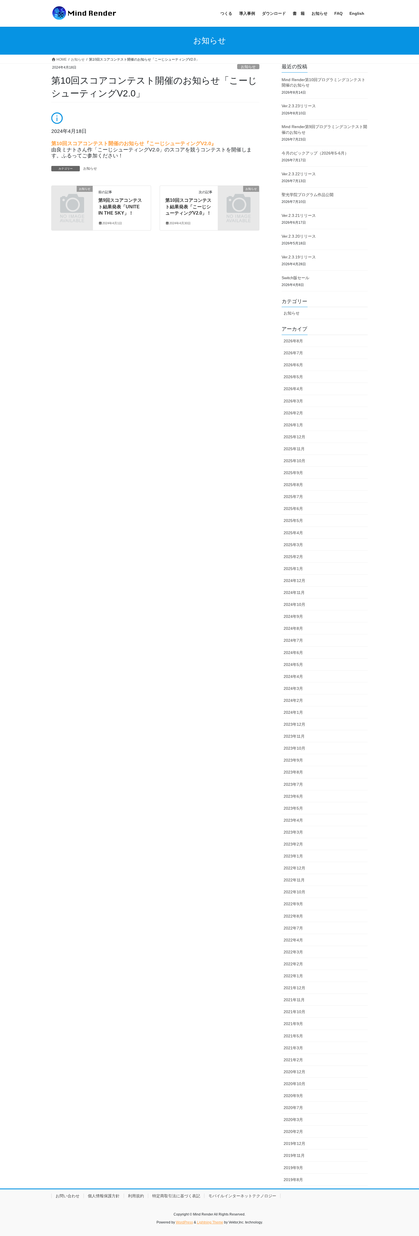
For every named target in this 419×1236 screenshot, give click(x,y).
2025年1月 (293, 568)
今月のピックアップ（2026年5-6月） (315, 153)
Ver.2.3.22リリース (299, 174)
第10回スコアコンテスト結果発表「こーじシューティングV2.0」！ (188, 206)
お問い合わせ (68, 1196)
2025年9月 (293, 472)
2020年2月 (293, 1131)
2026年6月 (293, 365)
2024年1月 (293, 712)
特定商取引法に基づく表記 (176, 1196)
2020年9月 (293, 1095)
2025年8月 (293, 484)
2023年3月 (293, 832)
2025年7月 (293, 496)
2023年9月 (293, 760)
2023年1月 (293, 856)
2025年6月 (293, 508)
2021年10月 (294, 1011)
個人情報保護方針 (104, 1196)
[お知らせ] (72, 198)
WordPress (184, 1222)
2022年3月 (293, 952)
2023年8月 (293, 772)
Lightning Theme (210, 1222)
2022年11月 (294, 880)
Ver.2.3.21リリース (299, 215)
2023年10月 (294, 748)
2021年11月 (294, 1000)
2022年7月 (293, 928)
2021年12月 (294, 988)
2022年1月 (293, 976)
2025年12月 (294, 437)
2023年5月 (293, 808)
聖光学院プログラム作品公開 (307, 194)
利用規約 (136, 1196)
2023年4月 (293, 820)
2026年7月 (293, 353)
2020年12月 (294, 1072)
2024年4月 (293, 676)
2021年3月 (293, 1048)
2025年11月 (294, 449)
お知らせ (248, 67)
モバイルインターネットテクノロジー (242, 1196)
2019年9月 (293, 1167)
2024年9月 (293, 616)
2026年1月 (293, 425)
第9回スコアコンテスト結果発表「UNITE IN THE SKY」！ (120, 206)
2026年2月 (293, 413)
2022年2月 (293, 964)
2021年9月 (293, 1023)
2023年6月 (293, 796)
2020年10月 (294, 1083)
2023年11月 (294, 736)
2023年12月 (294, 724)
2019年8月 (293, 1179)
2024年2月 (293, 700)
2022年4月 (293, 940)
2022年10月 (294, 892)
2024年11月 (294, 592)
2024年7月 (293, 640)
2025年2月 (293, 556)
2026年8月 (293, 341)
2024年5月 (293, 664)
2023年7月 (293, 784)
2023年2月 (293, 844)
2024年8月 (293, 628)
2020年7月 (293, 1107)
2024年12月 (294, 580)
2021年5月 (293, 1036)
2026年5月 (293, 377)
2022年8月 (293, 916)
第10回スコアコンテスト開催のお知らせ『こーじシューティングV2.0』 (133, 143)
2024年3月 (293, 688)
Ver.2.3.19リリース (299, 257)
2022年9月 (293, 904)
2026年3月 (293, 401)
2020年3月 (293, 1119)
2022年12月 (294, 868)
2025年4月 (293, 532)
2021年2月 (293, 1060)
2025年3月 (293, 544)
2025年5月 (293, 520)
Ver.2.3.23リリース (299, 106)
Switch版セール (295, 277)
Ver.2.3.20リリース (299, 236)
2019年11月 (294, 1155)
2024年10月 (294, 604)
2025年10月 (294, 460)
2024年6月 (293, 652)
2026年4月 (293, 388)
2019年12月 (294, 1143)
